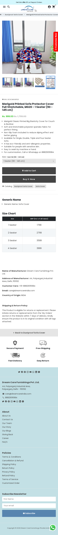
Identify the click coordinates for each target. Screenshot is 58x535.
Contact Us (7, 419)
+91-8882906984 (27, 286)
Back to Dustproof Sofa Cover (29, 332)
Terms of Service (10, 479)
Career (5, 438)
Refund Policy (8, 475)
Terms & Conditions (11, 456)
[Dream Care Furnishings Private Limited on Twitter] (19, 372)
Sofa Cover (40, 186)
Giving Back (7, 434)
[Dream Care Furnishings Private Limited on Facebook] (22, 372)
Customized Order (11, 483)
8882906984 (9, 397)
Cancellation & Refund (12, 460)
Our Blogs (6, 430)
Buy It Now (29, 179)
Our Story (6, 427)
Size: (13, 157)
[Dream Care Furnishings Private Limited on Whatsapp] (33, 372)
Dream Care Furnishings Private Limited (36, 528)
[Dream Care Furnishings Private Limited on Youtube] (30, 372)
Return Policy (8, 468)
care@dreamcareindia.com (22, 290)
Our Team (7, 423)
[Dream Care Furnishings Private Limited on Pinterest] (25, 372)
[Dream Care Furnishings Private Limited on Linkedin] (36, 372)
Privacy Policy (8, 471)
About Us (6, 415)
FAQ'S (4, 442)
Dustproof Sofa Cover (14, 15)
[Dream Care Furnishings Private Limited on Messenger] (39, 372)
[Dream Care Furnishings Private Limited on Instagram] (28, 372)
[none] (7, 82)
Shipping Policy (9, 464)
